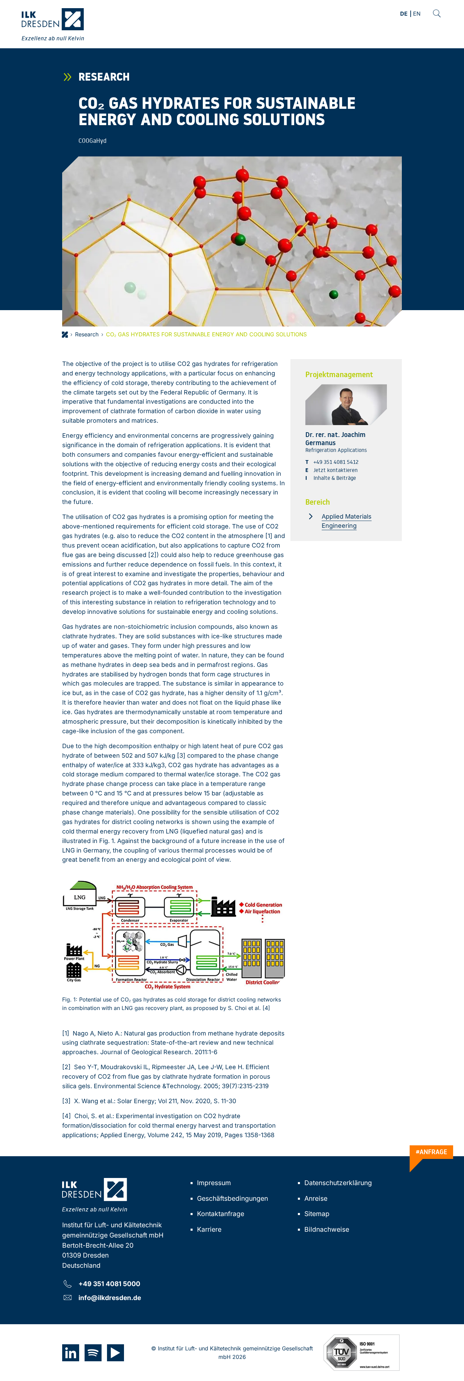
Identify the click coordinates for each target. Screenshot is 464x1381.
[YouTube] (115, 1352)
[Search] (436, 13)
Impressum (214, 1183)
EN (417, 14)
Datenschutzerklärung (338, 1183)
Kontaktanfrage (220, 1214)
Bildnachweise (326, 1229)
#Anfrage (431, 1152)
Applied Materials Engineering (347, 521)
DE (404, 14)
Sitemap (316, 1214)
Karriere (209, 1229)
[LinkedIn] (70, 1352)
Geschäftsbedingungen (232, 1198)
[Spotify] (93, 1352)
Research (87, 334)
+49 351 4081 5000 (109, 1283)
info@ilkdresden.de (109, 1297)
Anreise (315, 1198)
